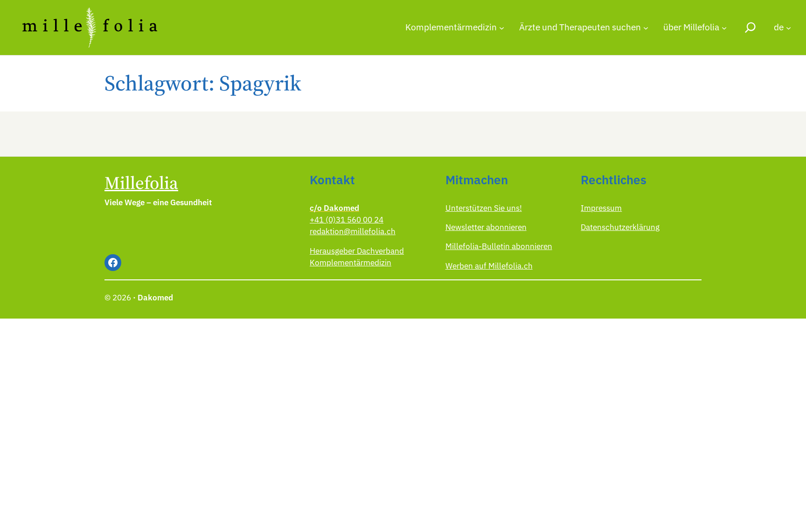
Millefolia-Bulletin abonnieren (498, 246)
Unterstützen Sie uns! (483, 208)
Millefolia (141, 183)
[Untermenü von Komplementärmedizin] (501, 27)
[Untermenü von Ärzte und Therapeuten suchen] (645, 27)
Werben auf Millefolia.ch (489, 266)
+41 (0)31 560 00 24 (346, 220)
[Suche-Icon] (750, 27)
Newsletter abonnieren (486, 227)
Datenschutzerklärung (620, 227)
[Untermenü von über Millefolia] (724, 27)
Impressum (601, 208)
